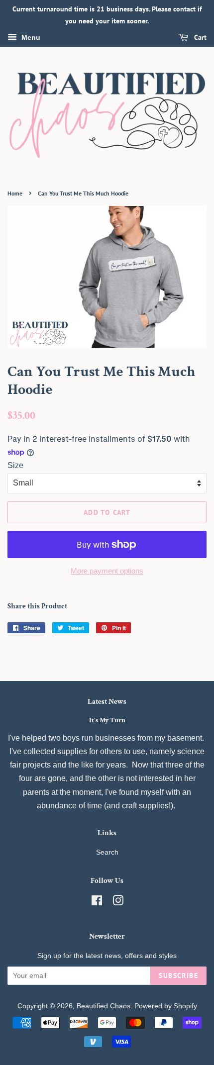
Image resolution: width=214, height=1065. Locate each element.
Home (14, 193)
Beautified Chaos (103, 1006)
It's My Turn (107, 720)
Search (107, 852)
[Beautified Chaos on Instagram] (117, 902)
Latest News (107, 701)
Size (15, 465)
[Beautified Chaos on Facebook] (97, 902)
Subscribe (178, 975)
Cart (199, 37)
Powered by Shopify (165, 1006)
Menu (29, 37)
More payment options (107, 571)
